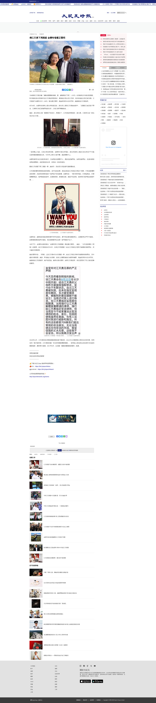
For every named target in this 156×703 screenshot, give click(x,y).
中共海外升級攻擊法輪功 (110, 233)
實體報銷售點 (40, 12)
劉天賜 (117, 104)
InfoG (74, 21)
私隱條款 (99, 700)
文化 (95, 21)
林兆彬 (103, 113)
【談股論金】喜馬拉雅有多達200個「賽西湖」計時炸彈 (114, 89)
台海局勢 (106, 214)
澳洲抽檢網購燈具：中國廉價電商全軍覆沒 (114, 74)
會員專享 (44, 21)
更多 (121, 120)
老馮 (124, 116)
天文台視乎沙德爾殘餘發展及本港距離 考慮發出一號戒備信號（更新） (114, 81)
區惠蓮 (103, 123)
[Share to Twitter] (65, 90)
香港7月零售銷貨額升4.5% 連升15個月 (113, 52)
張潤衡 (115, 113)
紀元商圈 (113, 12)
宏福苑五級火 (107, 235)
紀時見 (105, 210)
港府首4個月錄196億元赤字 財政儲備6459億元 (114, 41)
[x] (91, 666)
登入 (59, 450)
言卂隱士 (117, 116)
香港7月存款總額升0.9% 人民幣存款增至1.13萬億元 (114, 44)
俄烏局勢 (106, 221)
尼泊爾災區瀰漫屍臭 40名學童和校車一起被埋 (114, 76)
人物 (31, 692)
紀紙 (106, 21)
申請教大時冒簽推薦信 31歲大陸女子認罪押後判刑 (114, 57)
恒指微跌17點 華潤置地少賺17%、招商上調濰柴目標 (114, 47)
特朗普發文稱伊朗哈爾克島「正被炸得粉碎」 (114, 94)
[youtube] (95, 666)
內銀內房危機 (107, 223)
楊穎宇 (117, 110)
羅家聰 (123, 107)
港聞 (58, 21)
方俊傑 (123, 104)
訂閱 (69, 450)
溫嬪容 (109, 120)
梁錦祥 (110, 107)
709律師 (49, 454)
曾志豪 (103, 104)
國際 (66, 21)
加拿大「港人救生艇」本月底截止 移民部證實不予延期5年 (114, 84)
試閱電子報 (32, 12)
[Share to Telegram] (67, 90)
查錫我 (115, 120)
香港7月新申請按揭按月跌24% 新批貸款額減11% (114, 49)
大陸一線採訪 (107, 230)
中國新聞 (41, 34)
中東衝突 (106, 219)
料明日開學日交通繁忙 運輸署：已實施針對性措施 (114, 39)
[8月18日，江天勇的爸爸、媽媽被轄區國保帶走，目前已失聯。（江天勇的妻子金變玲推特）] (62, 132)
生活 (87, 21)
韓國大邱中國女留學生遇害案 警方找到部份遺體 (114, 87)
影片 (31, 668)
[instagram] (80, 666)
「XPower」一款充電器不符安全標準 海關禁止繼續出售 (114, 54)
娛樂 (118, 21)
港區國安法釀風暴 (108, 228)
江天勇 (55, 454)
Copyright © (106, 700)
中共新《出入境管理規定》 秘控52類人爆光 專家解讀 (114, 92)
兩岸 (62, 21)
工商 (56, 689)
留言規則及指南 (32, 446)
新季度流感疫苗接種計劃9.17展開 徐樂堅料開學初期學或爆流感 (114, 62)
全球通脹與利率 (108, 212)
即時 (50, 21)
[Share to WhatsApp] (70, 90)
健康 (91, 21)
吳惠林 (103, 116)
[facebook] (84, 666)
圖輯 (56, 686)
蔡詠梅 (123, 110)
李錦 (121, 113)
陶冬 (103, 120)
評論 (83, 21)
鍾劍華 (110, 104)
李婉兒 (110, 116)
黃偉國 (103, 110)
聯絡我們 (85, 700)
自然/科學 (100, 21)
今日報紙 (32, 666)
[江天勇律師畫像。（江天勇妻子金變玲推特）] (62, 207)
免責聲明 (92, 700)
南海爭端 (106, 217)
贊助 (108, 12)
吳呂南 (117, 107)
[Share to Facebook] (63, 90)
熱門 (54, 21)
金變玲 (36, 454)
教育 (114, 21)
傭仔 (109, 113)
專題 (31, 686)
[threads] (87, 666)
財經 (70, 21)
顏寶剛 (110, 110)
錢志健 (103, 107)
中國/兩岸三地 (33, 34)
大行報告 (106, 226)
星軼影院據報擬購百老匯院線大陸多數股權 (114, 59)
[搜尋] (125, 13)
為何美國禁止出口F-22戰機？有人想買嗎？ (113, 71)
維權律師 (42, 454)
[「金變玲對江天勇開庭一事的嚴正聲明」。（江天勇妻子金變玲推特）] (62, 300)
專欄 (79, 21)
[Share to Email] (72, 90)
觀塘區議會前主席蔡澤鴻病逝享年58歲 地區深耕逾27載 (114, 79)
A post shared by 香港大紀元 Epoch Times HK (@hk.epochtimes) (118, 164)
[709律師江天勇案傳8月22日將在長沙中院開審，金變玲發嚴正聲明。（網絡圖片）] (61, 62)
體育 (110, 21)
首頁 (37, 21)
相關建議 (78, 700)
